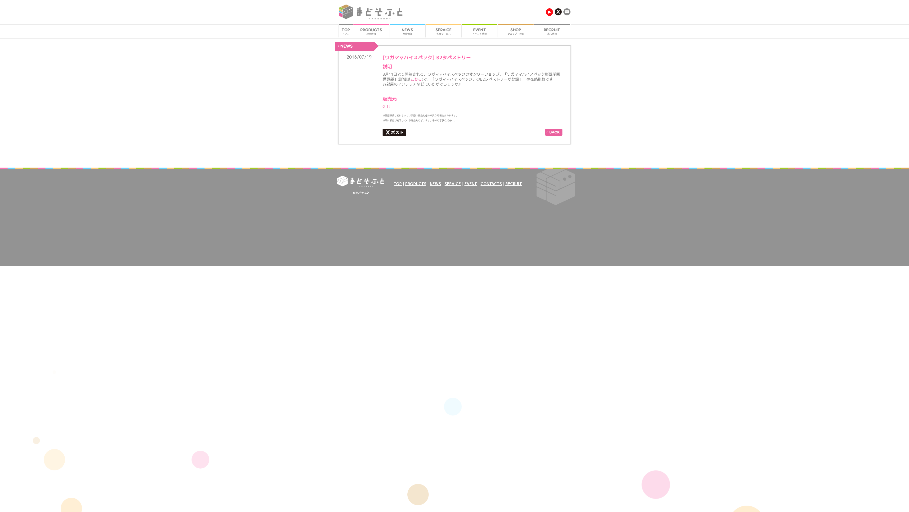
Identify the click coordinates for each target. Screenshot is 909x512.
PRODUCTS (415, 183)
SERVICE (453, 183)
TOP (398, 183)
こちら (416, 79)
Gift (386, 106)
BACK (554, 132)
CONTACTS (491, 183)
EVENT (470, 183)
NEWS (435, 183)
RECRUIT (513, 183)
